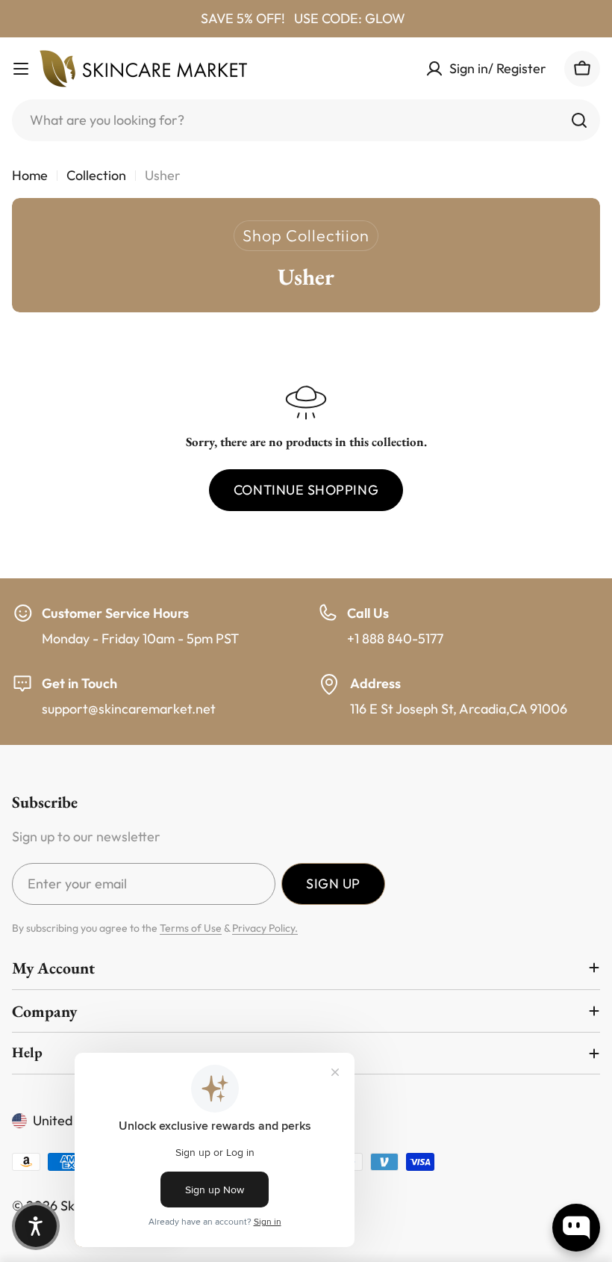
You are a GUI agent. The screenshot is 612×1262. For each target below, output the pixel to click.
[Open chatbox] (576, 1228)
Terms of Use (191, 928)
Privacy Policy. (265, 928)
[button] (36, 1226)
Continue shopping (306, 489)
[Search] (579, 120)
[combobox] (306, 120)
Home (30, 175)
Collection (96, 175)
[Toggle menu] (21, 69)
